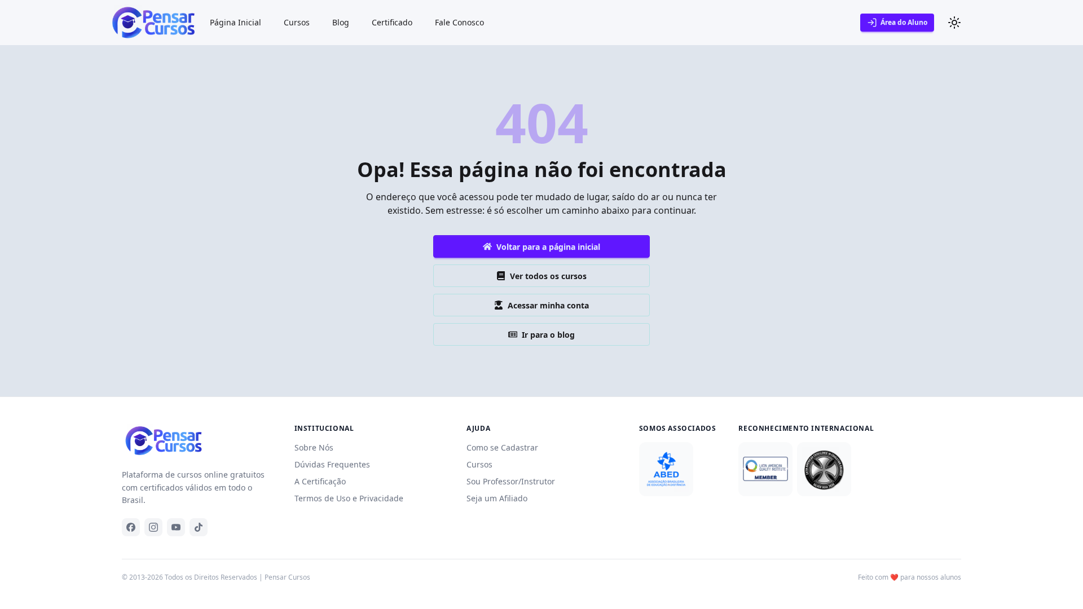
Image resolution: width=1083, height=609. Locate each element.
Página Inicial (235, 22)
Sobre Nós (313, 447)
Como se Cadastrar (502, 447)
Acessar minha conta (548, 305)
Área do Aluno (904, 22)
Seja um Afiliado (496, 498)
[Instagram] (153, 527)
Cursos (297, 22)
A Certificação (320, 481)
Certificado (392, 22)
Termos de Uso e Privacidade (348, 498)
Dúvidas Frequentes (332, 464)
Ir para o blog (548, 334)
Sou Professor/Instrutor (510, 481)
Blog (340, 22)
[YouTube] (176, 527)
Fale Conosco (459, 22)
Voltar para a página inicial (548, 246)
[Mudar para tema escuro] (954, 22)
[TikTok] (199, 527)
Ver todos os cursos (548, 276)
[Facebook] (131, 527)
